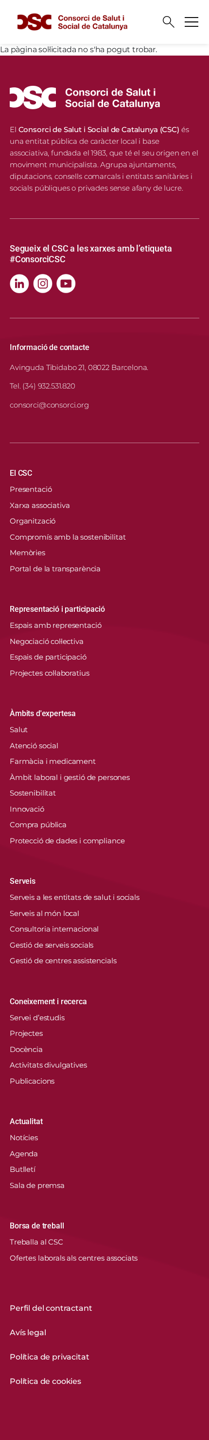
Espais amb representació (55, 625)
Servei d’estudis (37, 1017)
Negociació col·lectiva (47, 641)
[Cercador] (168, 22)
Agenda (24, 1153)
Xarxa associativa (40, 505)
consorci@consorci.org (49, 404)
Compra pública (38, 824)
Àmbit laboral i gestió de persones (70, 777)
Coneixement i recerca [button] (48, 1001)
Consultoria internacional (54, 929)
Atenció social (34, 745)
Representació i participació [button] (57, 609)
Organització (32, 520)
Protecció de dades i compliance (67, 840)
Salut (19, 729)
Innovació (27, 809)
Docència (26, 1049)
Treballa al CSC (36, 1241)
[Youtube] (66, 283)
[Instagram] (42, 283)
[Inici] (72, 22)
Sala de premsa (37, 1185)
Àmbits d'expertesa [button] (43, 713)
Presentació (31, 489)
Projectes (26, 1033)
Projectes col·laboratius (49, 673)
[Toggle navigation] (191, 22)
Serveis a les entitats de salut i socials (74, 897)
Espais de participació (48, 657)
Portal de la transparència (55, 568)
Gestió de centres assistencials (63, 960)
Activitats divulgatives (48, 1065)
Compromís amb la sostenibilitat (67, 537)
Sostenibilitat (33, 793)
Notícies (24, 1137)
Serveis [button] (22, 881)
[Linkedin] (19, 283)
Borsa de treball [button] (37, 1225)
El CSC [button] (21, 473)
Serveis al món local (44, 913)
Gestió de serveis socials (51, 945)
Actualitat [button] (26, 1121)
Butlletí (22, 1169)
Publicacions (32, 1081)
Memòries (27, 552)
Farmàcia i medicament (53, 761)
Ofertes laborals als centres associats (74, 1258)
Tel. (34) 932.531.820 (42, 385)
